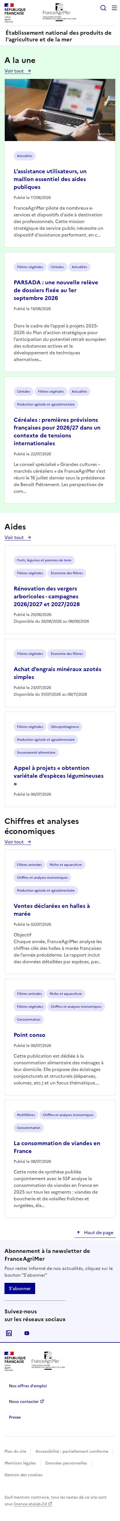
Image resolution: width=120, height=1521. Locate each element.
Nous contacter (24, 1402)
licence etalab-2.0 (30, 1504)
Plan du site (15, 1451)
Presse (15, 1417)
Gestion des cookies (23, 1475)
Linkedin (9, 1333)
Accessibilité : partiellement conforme (71, 1451)
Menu (114, 7)
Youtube (26, 1333)
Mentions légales (20, 1463)
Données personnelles (66, 1463)
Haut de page (98, 1232)
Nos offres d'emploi (28, 1386)
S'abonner (20, 1288)
